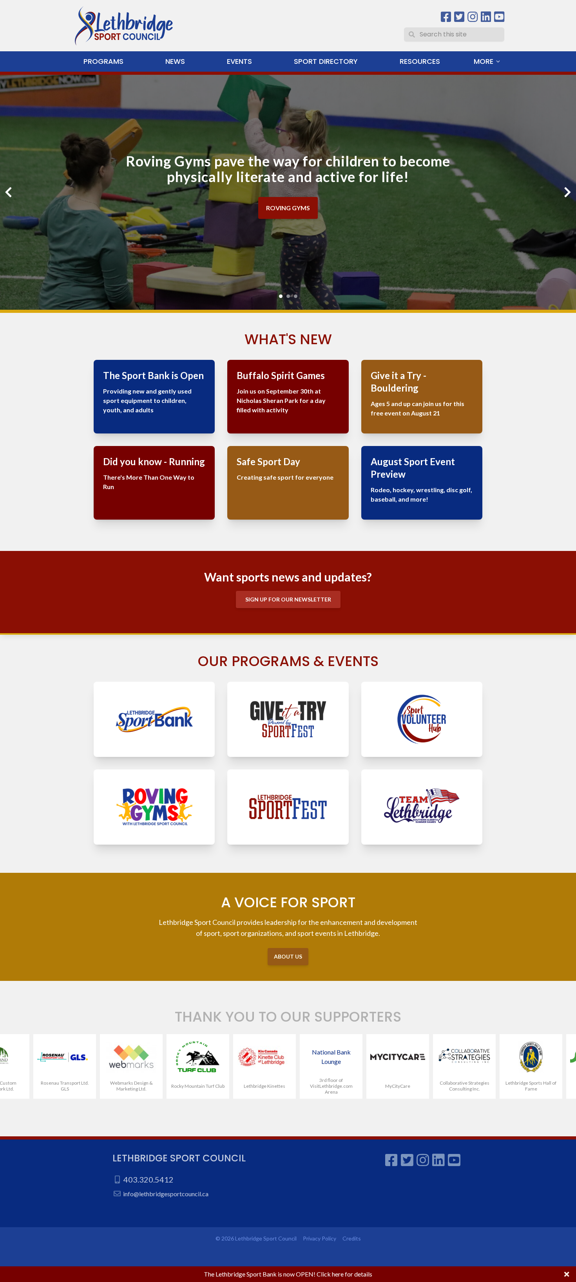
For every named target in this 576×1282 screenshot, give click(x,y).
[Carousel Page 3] (295, 296)
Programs (103, 61)
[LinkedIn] (486, 17)
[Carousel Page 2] (288, 296)
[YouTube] (499, 17)
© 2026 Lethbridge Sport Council (256, 1238)
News (175, 61)
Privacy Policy (319, 1238)
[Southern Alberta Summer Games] (421, 807)
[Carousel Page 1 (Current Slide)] (281, 296)
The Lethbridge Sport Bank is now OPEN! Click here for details (288, 1274)
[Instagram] (472, 17)
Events (239, 61)
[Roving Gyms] (154, 807)
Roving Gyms (288, 207)
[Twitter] (459, 17)
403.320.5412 (148, 1179)
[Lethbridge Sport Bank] (154, 719)
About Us (288, 956)
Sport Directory (326, 61)
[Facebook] (446, 17)
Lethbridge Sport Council (179, 1158)
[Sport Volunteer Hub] (421, 719)
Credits (351, 1238)
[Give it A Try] (287, 719)
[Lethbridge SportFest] (287, 807)
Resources (420, 61)
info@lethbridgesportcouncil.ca (165, 1193)
